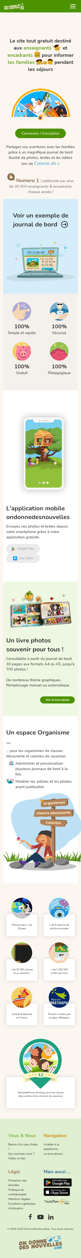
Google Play (25, 548)
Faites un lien (17, 1158)
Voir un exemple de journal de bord (40, 220)
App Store (26, 558)
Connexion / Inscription (40, 133)
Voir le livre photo (57, 700)
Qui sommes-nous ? (21, 1154)
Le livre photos (53, 1154)
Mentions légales (19, 1199)
